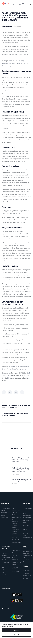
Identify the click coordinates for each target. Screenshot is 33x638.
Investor (4, 565)
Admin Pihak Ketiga (15, 568)
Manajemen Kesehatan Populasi (15, 521)
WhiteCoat (4, 575)
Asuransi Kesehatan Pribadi (25, 533)
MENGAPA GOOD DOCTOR (6, 547)
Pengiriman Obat (16, 517)
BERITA (24, 547)
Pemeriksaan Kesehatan (26, 526)
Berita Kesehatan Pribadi (27, 556)
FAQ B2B (14, 537)
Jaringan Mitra (4, 517)
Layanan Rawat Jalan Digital (16, 511)
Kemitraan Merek (16, 542)
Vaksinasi (25, 522)
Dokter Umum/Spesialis (27, 514)
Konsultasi (25, 511)
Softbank (4, 570)
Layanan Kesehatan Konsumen (15, 533)
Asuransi (3, 515)
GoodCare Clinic (16, 540)
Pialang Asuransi (16, 562)
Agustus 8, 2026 (15, 474)
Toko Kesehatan (27, 517)
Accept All (16, 630)
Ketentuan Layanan (25, 579)
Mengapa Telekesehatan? (6, 556)
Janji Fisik (25, 529)
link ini (9, 378)
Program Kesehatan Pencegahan (15, 527)
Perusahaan (4, 512)
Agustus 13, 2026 (16, 464)
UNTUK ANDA (26, 504)
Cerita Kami (5, 560)
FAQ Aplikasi (26, 573)
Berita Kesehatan (27, 537)
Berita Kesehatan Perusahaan (27, 552)
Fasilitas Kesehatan (15, 558)
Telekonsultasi (16, 515)
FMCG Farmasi (15, 571)
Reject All (16, 635)
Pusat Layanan (26, 570)
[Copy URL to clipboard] (22, 392)
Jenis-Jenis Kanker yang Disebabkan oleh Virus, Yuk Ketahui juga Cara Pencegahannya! (16, 63)
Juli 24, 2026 (14, 483)
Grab (3, 567)
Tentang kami (5, 562)
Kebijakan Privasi (27, 575)
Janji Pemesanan (27, 520)
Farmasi (14, 564)
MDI (3, 572)
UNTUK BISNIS (5, 504)
